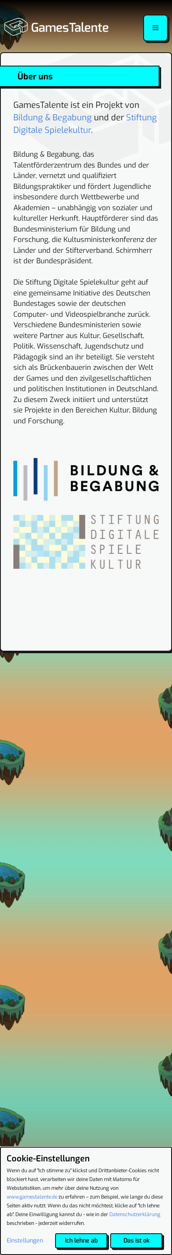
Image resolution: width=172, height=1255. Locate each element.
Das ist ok (136, 1241)
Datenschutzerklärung (134, 1214)
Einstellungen (25, 1241)
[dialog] (86, 1201)
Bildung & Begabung (52, 117)
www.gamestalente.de (32, 1197)
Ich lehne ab (81, 1241)
